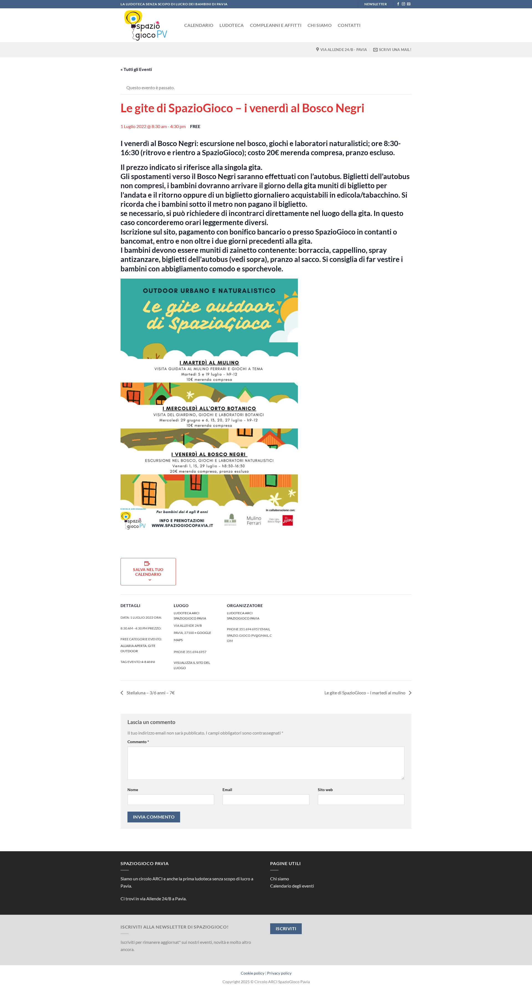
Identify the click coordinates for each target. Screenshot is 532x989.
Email (227, 789)
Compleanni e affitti (275, 25)
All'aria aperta (134, 646)
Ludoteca (231, 25)
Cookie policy (252, 973)
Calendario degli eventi (292, 885)
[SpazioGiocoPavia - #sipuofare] (148, 25)
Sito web (325, 789)
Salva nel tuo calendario (148, 572)
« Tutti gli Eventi (136, 69)
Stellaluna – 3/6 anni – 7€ (150, 692)
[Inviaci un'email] (408, 4)
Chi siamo (320, 25)
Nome (132, 789)
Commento (138, 741)
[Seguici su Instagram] (403, 4)
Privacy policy (279, 973)
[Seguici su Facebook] (398, 4)
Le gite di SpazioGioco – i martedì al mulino (365, 692)
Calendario (198, 25)
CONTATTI (349, 25)
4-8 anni (148, 662)
